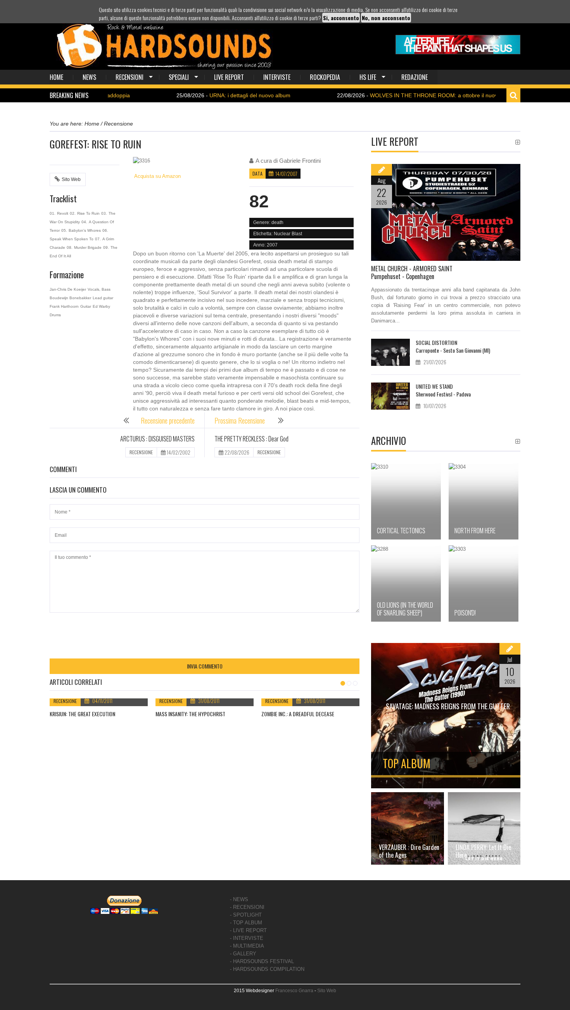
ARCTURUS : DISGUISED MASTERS (157, 438)
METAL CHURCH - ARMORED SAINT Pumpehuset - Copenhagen (412, 272)
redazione (414, 77)
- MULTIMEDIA (247, 946)
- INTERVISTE (246, 938)
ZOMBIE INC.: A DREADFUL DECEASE (297, 714)
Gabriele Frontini (300, 160)
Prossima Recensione (240, 420)
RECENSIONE (141, 452)
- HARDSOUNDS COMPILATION (267, 969)
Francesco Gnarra (294, 990)
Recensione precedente (168, 420)
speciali (179, 77)
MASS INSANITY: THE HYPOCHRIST (190, 714)
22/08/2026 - (399, 95)
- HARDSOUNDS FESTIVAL (262, 961)
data (257, 173)
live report (229, 77)
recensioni (129, 77)
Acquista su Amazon (157, 176)
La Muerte (211, 253)
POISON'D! (465, 612)
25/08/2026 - (206, 95)
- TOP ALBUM (246, 923)
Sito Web (71, 179)
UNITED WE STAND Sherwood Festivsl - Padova (443, 390)
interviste (276, 77)
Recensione (65, 701)
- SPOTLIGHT (246, 915)
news (89, 77)
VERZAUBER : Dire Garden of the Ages (409, 851)
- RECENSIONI (247, 907)
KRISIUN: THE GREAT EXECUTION (82, 714)
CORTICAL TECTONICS (401, 530)
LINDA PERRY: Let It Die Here (483, 851)
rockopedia (325, 77)
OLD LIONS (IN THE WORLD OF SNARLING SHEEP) (405, 608)
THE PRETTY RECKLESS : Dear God (251, 438)
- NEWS (239, 899)
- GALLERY (243, 954)
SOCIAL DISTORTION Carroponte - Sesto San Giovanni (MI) (453, 346)
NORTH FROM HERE (475, 530)
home (56, 77)
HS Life (367, 77)
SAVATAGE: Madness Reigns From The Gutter (448, 706)
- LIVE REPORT (248, 930)
